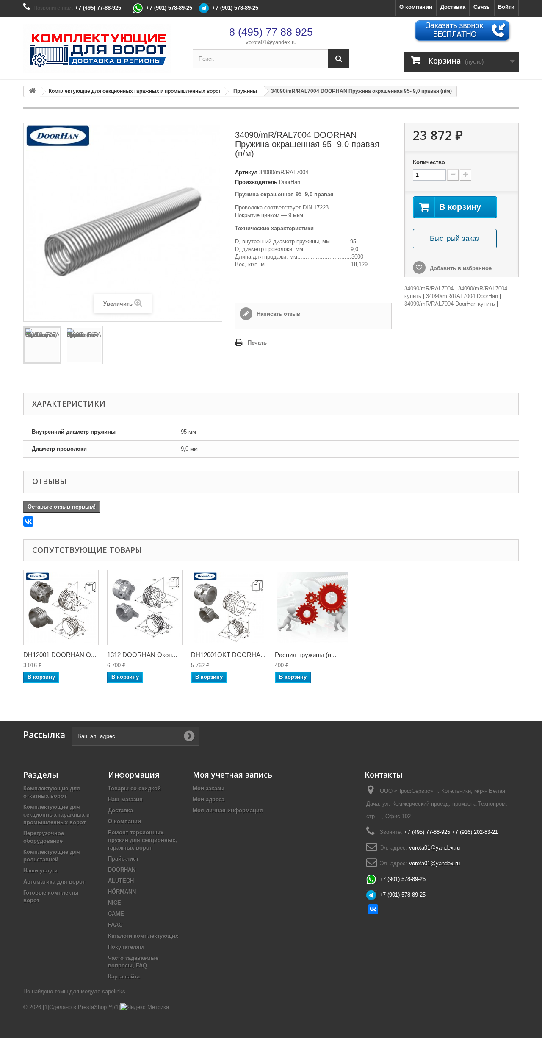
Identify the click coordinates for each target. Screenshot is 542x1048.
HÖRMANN (122, 892)
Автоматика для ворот (54, 881)
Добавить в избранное (460, 268)
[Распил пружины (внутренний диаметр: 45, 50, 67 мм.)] (312, 607)
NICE (114, 903)
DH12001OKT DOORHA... (228, 654)
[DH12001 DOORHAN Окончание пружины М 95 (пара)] (61, 607)
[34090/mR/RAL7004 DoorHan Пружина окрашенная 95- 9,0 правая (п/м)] (42, 345)
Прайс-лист (123, 859)
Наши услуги (40, 870)
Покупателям (126, 947)
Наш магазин (125, 799)
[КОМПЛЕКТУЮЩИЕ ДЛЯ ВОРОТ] (101, 48)
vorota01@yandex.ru (271, 42)
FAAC (115, 925)
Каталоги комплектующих (143, 936)
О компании (415, 7)
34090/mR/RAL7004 (429, 288)
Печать (257, 343)
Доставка (452, 7)
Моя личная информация (228, 810)
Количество (429, 162)
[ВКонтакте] (28, 521)
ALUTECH (121, 881)
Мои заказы (208, 788)
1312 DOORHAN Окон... (142, 654)
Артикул (246, 172)
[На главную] (32, 91)
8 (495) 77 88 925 (271, 32)
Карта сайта (124, 976)
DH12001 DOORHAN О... (59, 654)
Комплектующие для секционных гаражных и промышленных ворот (56, 814)
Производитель (256, 182)
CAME (116, 914)
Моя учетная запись (232, 774)
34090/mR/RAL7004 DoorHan (462, 296)
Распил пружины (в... (305, 654)
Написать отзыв (277, 314)
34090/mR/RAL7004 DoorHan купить (449, 304)
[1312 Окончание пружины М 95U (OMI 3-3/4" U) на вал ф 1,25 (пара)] (145, 607)
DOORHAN (122, 870)
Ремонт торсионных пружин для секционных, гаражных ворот (142, 840)
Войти (506, 7)
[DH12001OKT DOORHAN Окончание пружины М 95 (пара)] (228, 607)
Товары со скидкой (134, 788)
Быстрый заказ (454, 238)
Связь (481, 7)
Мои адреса (208, 799)
